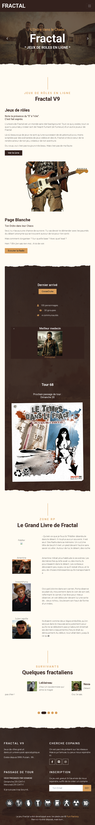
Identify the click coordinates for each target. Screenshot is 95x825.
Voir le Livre (13, 153)
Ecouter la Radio (16, 250)
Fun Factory (73, 816)
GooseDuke (47, 291)
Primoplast (50, 357)
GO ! (87, 788)
